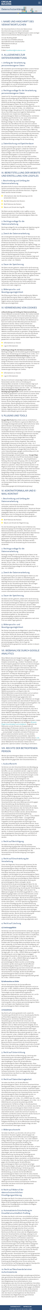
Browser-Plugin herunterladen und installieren (19, 723)
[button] (39, 2)
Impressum (27, 1307)
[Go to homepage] (6, 3)
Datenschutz (15, 1307)
